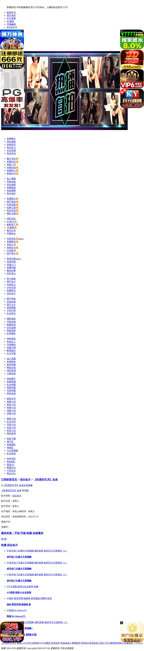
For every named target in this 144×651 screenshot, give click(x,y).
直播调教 (11, 307)
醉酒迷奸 (11, 350)
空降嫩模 (11, 24)
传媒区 (10, 447)
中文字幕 (11, 353)
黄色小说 (11, 404)
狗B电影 (11, 461)
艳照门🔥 (11, 164)
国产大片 (11, 304)
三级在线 (11, 373)
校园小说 (11, 401)
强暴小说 (11, 410)
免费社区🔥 (13, 161)
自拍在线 (11, 301)
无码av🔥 (11, 244)
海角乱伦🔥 (13, 247)
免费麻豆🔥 (13, 241)
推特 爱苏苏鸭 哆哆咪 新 (19, 604)
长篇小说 (11, 427)
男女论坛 (11, 473)
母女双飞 (11, 147)
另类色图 (11, 390)
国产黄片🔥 (13, 253)
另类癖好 (11, 344)
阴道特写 (11, 144)
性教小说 (11, 407)
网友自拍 (11, 367)
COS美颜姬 (12, 450)
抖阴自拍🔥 (13, 167)
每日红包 (11, 230)
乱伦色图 (11, 384)
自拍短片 (11, 284)
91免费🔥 (11, 250)
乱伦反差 (11, 453)
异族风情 (11, 330)
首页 (14, 479)
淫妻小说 (11, 413)
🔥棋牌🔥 (12, 227)
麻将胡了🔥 (13, 224)
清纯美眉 (11, 370)
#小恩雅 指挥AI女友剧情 (19, 592)
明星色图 (11, 387)
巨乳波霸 (11, 327)
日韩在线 (11, 321)
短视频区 (11, 444)
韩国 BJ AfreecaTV (16, 616)
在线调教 (11, 190)
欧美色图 (11, 364)
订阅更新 (6, 479)
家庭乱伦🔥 (13, 173)
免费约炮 (11, 267)
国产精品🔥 (13, 201)
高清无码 (11, 153)
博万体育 (11, 15)
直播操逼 (11, 187)
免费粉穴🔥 (13, 170)
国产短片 (11, 281)
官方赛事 (11, 18)
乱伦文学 (11, 421)
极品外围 (11, 270)
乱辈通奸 (11, 333)
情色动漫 (11, 393)
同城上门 (11, 264)
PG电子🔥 (12, 221)
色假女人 (11, 341)
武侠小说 (11, 430)
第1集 (4, 539)
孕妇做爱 (11, 141)
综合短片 (11, 293)
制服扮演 (11, 324)
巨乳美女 (11, 273)
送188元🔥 (12, 27)
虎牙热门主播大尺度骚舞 (19, 557)
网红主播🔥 (13, 213)
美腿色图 (11, 381)
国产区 (10, 441)
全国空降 (11, 261)
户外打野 (11, 310)
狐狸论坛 (11, 467)
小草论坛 (11, 470)
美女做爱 (11, 184)
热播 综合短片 (9, 545)
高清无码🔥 (13, 210)
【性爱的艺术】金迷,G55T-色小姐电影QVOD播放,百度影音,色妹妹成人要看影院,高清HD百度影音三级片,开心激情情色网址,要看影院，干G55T (72, 643)
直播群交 (11, 290)
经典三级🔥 (13, 207)
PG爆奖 (10, 21)
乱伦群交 (11, 313)
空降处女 (11, 233)
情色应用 (11, 433)
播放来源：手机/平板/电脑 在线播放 (22, 533)
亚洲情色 (11, 361)
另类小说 (11, 424)
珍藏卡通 (11, 347)
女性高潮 (11, 150)
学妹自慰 (11, 181)
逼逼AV (10, 464)
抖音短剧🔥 (13, 204)
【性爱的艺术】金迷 (46, 479)
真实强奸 (11, 193)
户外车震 (11, 287)
